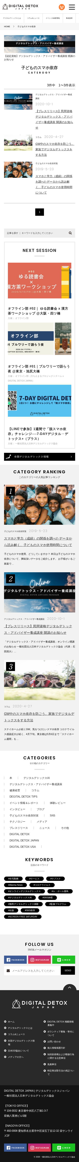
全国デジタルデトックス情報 (31, 456)
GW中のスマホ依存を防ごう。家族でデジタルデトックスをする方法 (54, 149)
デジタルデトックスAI (36, 777)
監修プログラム (58, 904)
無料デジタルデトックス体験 (24, 904)
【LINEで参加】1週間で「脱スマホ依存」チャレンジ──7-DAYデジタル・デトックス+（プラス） (38, 433)
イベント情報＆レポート (24, 802)
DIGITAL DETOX (20, 834)
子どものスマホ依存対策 (46, 163)
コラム (38, 137)
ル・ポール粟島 (60, 891)
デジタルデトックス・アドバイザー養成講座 (24, 619)
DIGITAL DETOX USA (23, 846)
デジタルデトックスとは (12, 18)
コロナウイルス (42, 885)
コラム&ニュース (33, 18)
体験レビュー (58, 802)
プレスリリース (19, 827)
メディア (42, 821)
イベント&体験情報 (53, 18)
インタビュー (17, 809)
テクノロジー (17, 821)
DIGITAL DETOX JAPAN (24, 840)
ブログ (41, 809)
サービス (35, 878)
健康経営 (15, 790)
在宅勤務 (14, 878)
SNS (52, 815)
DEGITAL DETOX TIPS (23, 796)
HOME (7, 26)
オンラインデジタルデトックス (25, 891)
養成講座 (69, 18)
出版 (12, 910)
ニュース (44, 827)
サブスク (56, 878)
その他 (65, 827)
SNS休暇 (48, 897)
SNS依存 (30, 910)
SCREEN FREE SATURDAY (23, 916)
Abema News (16, 885)
